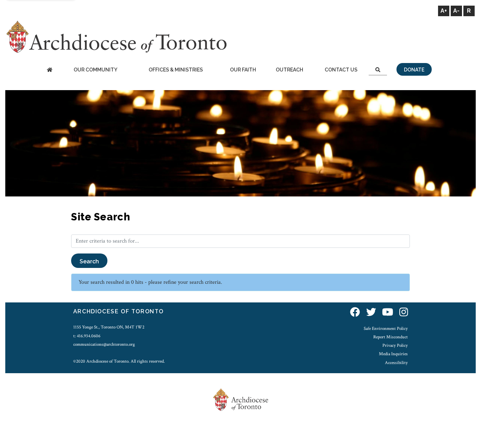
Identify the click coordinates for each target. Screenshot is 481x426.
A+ (444, 10)
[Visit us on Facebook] (355, 312)
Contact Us (341, 70)
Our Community (95, 70)
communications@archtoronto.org (104, 344)
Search (89, 261)
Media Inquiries (393, 354)
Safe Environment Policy (386, 328)
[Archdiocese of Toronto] (116, 36)
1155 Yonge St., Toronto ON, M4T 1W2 (108, 327)
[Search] (378, 70)
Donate (414, 70)
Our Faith (243, 70)
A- (456, 10)
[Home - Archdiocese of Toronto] (49, 70)
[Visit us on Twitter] (371, 312)
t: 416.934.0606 (86, 336)
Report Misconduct (390, 337)
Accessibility (396, 362)
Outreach (289, 70)
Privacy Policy (395, 345)
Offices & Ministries (176, 70)
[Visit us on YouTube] (387, 312)
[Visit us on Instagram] (403, 312)
